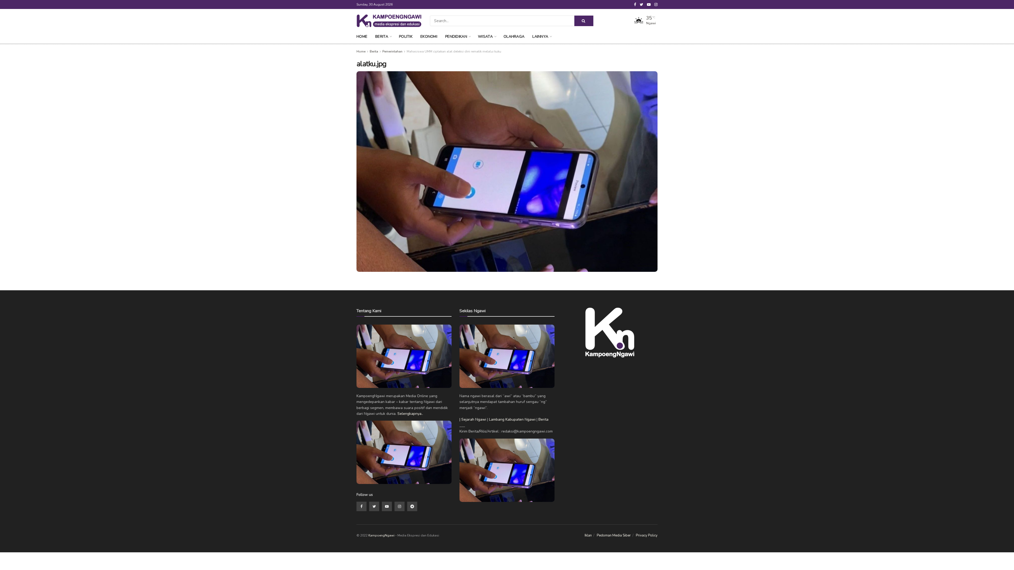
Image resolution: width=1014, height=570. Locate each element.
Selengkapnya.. (410, 413)
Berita (381, 36)
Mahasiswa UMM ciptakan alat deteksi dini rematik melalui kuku (454, 51)
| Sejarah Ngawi (472, 419)
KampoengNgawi (381, 535)
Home (361, 36)
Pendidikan (456, 36)
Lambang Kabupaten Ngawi (512, 419)
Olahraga (514, 36)
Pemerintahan (392, 51)
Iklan (588, 535)
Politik (405, 36)
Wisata (485, 36)
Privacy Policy (647, 535)
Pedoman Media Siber (614, 535)
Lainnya (540, 36)
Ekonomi (428, 36)
